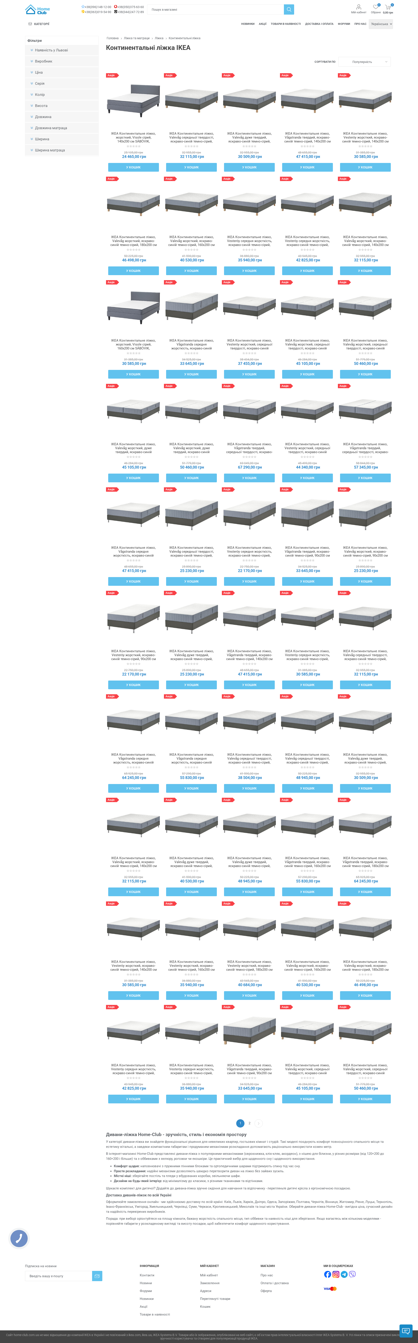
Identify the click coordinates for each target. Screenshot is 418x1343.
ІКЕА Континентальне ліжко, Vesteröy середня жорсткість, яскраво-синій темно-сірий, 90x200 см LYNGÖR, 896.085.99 (249, 553)
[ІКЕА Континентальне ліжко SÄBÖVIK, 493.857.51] (133, 307)
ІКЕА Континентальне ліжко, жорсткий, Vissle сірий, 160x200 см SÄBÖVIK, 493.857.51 (133, 346)
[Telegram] (344, 1274)
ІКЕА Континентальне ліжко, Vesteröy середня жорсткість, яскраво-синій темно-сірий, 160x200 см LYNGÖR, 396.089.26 (249, 245)
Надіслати (97, 1276)
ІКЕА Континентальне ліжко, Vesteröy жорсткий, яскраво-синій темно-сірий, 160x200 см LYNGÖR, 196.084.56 (191, 967)
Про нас (360, 23)
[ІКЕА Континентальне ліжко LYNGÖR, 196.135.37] (133, 514)
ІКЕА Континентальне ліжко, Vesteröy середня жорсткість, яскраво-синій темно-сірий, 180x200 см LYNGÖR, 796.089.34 (307, 245)
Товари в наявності (286, 23)
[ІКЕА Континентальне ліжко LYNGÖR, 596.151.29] (307, 100)
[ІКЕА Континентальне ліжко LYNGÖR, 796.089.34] (307, 204)
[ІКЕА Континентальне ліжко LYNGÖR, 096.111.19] (307, 1032)
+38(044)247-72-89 (130, 12)
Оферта (266, 1291)
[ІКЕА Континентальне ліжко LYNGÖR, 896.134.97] (365, 411)
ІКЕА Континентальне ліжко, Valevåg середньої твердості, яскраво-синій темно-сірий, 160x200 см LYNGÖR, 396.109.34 (249, 762)
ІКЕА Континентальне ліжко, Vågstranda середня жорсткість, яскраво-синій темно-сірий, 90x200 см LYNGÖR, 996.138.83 (191, 348)
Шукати (289, 9)
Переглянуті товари (215, 1299)
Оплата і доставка (275, 1283)
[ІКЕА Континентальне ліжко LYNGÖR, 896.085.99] (249, 514)
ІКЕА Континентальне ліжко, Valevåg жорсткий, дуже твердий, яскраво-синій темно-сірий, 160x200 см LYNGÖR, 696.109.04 (133, 452)
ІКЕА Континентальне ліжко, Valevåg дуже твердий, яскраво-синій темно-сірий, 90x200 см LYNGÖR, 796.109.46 (191, 657)
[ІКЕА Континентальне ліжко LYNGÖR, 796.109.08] (191, 411)
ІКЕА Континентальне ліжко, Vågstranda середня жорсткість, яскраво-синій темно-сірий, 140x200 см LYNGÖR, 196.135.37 (133, 555)
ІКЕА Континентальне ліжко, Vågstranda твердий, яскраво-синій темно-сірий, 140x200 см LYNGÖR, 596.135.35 (249, 657)
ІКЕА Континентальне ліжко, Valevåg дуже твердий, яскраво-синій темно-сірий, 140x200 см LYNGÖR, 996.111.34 (249, 141)
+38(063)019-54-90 (98, 12)
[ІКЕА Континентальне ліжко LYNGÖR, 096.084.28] (249, 307)
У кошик (133, 167)
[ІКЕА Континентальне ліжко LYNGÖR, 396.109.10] (365, 307)
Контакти (147, 1275)
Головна (113, 38)
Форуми (344, 23)
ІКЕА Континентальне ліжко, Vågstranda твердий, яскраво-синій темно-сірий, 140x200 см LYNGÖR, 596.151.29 (307, 139)
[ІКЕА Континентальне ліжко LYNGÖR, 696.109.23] (133, 825)
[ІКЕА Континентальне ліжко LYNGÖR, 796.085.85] (249, 929)
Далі (259, 1123)
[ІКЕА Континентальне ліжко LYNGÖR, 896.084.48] (133, 929)
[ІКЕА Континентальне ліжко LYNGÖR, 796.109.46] (191, 618)
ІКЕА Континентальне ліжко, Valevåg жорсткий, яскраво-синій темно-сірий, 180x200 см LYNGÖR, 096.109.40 (365, 967)
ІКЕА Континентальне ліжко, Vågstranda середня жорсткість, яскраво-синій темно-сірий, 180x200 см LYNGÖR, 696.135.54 (133, 762)
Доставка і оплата (319, 23)
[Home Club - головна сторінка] (37, 9)
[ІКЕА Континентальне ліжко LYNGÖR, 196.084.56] (191, 929)
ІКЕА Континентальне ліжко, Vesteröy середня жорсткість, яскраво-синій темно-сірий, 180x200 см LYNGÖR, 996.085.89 (133, 1073)
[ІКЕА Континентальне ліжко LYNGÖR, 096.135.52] (365, 825)
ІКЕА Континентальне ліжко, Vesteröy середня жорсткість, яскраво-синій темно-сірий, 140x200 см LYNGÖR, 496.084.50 (307, 659)
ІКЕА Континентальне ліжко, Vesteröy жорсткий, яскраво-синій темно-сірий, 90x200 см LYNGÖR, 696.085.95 (133, 657)
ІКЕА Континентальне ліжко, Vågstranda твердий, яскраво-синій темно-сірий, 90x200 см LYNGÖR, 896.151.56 (249, 1071)
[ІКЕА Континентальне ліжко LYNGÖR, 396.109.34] (249, 721)
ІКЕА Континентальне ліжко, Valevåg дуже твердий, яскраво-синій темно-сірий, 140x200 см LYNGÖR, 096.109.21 (365, 762)
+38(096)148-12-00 (98, 7)
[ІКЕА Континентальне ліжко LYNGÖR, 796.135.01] (249, 411)
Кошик (205, 1307)
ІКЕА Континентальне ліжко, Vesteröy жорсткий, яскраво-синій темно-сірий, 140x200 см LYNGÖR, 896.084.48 (133, 967)
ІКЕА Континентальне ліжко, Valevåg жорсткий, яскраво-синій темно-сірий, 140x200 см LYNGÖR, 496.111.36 (365, 243)
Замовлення (209, 1283)
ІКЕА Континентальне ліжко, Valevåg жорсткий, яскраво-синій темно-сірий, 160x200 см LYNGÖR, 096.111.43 (191, 243)
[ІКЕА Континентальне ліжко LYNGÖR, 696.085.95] (133, 618)
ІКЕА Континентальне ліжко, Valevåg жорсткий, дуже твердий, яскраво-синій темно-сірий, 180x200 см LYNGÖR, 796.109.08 (191, 452)
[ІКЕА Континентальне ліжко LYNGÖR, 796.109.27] (191, 825)
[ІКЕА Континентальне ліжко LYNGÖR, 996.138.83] (191, 307)
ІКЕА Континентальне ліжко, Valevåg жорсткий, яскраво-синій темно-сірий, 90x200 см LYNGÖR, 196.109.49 (365, 553)
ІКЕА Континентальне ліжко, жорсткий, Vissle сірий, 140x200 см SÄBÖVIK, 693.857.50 (133, 139)
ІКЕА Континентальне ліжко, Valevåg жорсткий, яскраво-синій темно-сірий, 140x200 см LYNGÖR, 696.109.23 (133, 864)
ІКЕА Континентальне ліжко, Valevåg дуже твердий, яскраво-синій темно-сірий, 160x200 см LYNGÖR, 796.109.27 (191, 866)
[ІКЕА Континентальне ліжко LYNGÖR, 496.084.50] (307, 618)
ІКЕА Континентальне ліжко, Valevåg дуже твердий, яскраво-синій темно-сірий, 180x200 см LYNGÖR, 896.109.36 (249, 866)
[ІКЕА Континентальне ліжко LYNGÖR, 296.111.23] (365, 1032)
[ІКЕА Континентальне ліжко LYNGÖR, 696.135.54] (133, 721)
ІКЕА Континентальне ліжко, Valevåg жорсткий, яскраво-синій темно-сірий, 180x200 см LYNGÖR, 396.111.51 (133, 243)
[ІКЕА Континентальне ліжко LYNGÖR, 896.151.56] (249, 1032)
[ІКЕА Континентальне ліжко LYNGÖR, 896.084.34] (307, 411)
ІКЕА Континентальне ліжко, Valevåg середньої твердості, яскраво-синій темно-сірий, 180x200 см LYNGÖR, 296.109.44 (307, 762)
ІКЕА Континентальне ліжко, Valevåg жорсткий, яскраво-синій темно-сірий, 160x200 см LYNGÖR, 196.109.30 (307, 967)
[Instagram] (335, 1274)
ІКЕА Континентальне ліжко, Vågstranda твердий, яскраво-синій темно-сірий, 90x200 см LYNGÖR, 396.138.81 (307, 553)
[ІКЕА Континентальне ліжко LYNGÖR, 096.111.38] (191, 100)
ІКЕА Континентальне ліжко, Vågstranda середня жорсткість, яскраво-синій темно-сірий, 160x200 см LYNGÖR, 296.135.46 (191, 762)
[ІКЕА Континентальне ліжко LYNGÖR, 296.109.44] (307, 721)
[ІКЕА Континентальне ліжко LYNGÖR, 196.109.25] (365, 618)
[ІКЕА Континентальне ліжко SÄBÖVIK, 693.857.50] (133, 100)
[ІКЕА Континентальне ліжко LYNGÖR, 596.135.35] (249, 618)
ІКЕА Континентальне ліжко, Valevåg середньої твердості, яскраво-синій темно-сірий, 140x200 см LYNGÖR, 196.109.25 (365, 659)
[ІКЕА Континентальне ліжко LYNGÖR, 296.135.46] (191, 721)
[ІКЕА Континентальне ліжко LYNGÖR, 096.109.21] (365, 721)
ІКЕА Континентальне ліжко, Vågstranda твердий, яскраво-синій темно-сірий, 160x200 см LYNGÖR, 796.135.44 (307, 864)
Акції (262, 23)
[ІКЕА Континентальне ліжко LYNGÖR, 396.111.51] (133, 204)
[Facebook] (327, 1274)
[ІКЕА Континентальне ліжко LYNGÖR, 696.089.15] (365, 100)
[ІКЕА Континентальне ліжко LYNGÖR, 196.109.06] (307, 307)
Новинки (248, 23)
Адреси (205, 1291)
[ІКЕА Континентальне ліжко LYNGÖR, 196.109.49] (365, 514)
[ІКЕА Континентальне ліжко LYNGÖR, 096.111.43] (191, 204)
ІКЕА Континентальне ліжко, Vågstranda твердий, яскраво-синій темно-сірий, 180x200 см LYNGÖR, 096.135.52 (365, 864)
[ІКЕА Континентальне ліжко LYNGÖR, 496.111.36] (365, 204)
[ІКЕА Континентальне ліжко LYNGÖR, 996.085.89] (133, 1032)
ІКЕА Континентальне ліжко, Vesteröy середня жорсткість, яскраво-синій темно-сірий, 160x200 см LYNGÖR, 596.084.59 (191, 1073)
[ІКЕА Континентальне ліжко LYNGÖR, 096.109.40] (365, 929)
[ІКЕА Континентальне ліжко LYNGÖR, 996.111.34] (249, 100)
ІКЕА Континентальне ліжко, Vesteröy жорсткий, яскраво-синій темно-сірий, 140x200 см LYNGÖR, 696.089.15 (365, 139)
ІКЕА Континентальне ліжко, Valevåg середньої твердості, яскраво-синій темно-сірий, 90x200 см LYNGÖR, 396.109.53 (191, 553)
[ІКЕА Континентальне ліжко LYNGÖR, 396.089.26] (249, 204)
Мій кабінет (358, 12)
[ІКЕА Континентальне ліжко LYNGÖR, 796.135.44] (307, 825)
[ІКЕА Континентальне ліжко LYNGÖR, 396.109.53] (191, 514)
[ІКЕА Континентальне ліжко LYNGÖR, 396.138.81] (307, 514)
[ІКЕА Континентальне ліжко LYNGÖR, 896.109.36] (249, 825)
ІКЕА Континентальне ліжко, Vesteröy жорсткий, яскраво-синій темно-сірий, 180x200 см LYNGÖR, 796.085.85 (249, 967)
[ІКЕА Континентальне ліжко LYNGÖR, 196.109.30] (307, 929)
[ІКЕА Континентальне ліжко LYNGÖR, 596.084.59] (191, 1032)
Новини (146, 1283)
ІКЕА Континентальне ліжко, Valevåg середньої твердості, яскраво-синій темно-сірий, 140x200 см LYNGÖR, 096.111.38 (191, 141)
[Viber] (352, 1274)
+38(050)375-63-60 (130, 7)
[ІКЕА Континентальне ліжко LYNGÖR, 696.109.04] (133, 411)
